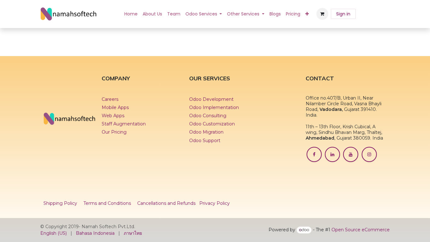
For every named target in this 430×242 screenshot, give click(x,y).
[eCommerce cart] (322, 14)
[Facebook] (314, 154)
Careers (110, 99)
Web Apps (113, 115)
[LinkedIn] (332, 154)
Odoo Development (211, 99)
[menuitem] (131, 14)
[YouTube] (350, 154)
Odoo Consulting (207, 115)
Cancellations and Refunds (166, 203)
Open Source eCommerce (360, 230)
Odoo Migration (206, 132)
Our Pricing (114, 132)
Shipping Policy (60, 203)
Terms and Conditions (107, 203)
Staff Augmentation (124, 124)
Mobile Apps (115, 107)
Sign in (343, 14)
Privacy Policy (214, 203)
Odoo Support (204, 140)
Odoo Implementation (214, 107)
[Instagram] (369, 154)
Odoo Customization (212, 124)
